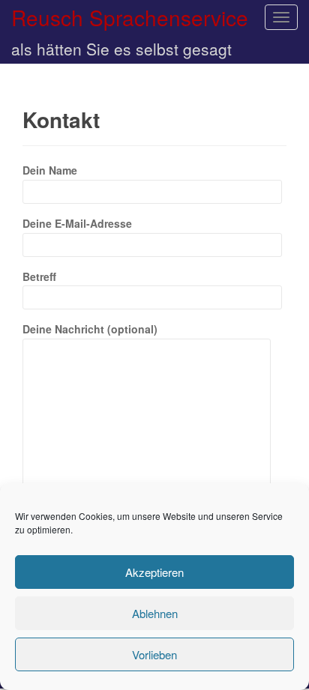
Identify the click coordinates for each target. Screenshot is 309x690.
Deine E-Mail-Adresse (77, 223)
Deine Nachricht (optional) (90, 328)
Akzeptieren (154, 572)
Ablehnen (155, 613)
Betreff (39, 276)
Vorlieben (154, 654)
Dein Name (49, 170)
